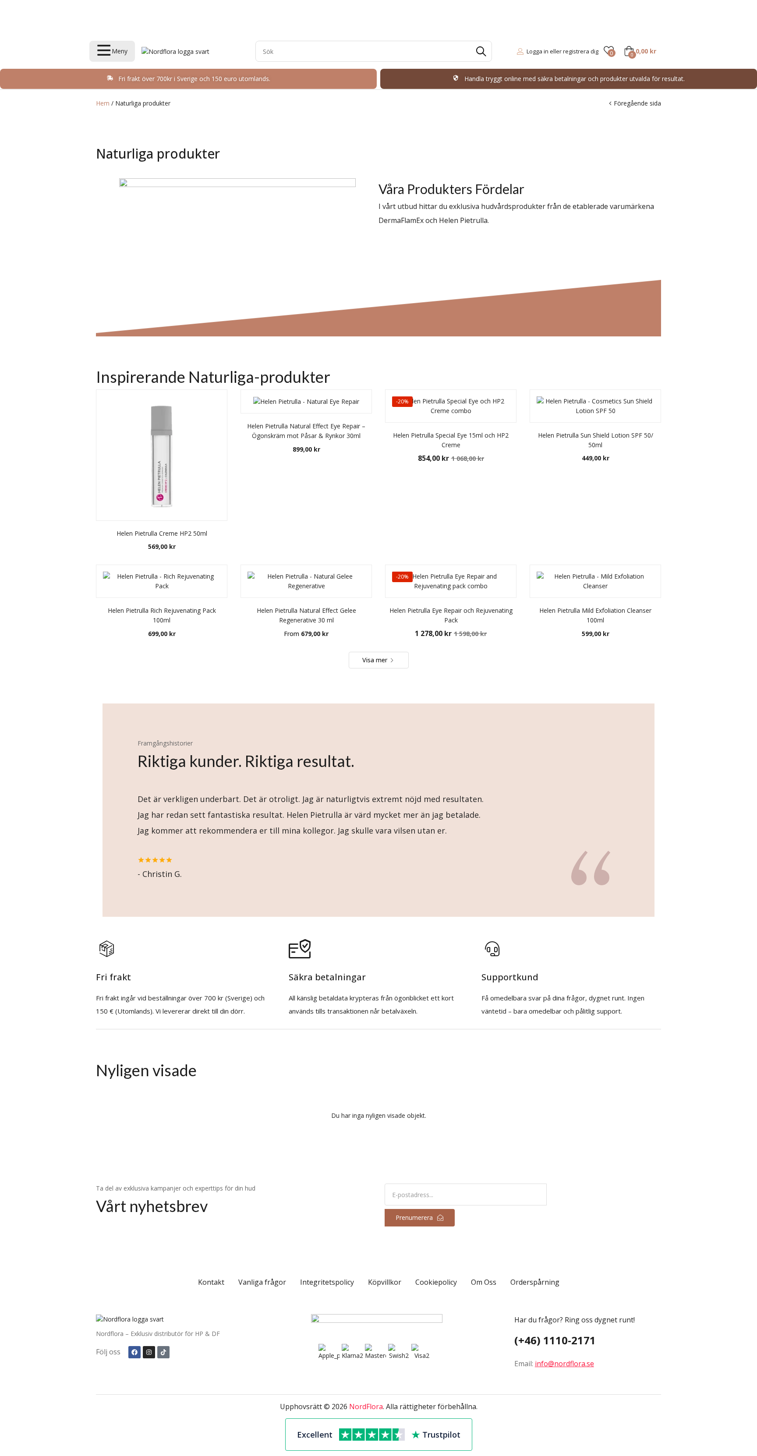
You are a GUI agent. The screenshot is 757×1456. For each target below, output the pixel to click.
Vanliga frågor (262, 1282)
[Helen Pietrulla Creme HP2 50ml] (161, 455)
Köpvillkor (384, 1282)
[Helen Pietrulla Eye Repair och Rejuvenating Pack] (450, 581)
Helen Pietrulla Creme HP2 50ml (162, 533)
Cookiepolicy (436, 1282)
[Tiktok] (163, 1352)
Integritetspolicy (327, 1282)
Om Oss (483, 1282)
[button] (640, 51)
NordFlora (366, 1406)
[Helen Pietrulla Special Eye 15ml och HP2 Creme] (450, 406)
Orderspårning (534, 1282)
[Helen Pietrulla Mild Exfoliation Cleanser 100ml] (595, 581)
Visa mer (375, 660)
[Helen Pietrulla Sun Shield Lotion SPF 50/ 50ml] (595, 406)
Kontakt (211, 1282)
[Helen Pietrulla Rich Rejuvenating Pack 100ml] (161, 581)
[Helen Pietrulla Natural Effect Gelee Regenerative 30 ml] (306, 581)
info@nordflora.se (564, 1363)
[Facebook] (134, 1352)
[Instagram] (149, 1352)
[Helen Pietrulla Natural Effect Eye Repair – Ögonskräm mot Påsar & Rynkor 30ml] (306, 401)
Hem (103, 103)
